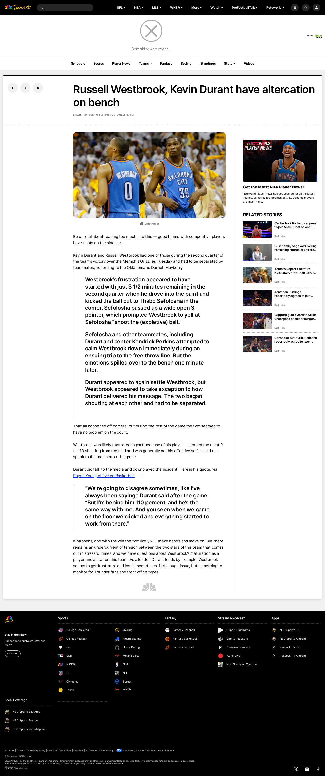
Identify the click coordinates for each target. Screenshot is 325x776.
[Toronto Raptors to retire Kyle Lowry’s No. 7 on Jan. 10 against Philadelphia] (257, 275)
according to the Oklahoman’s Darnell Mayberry (139, 267)
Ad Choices (91, 750)
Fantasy (166, 63)
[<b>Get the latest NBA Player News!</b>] (280, 161)
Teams (144, 63)
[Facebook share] (13, 88)
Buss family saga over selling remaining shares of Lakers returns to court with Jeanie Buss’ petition (295, 248)
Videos (249, 63)
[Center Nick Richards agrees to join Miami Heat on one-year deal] (257, 229)
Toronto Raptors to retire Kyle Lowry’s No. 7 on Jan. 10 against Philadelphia (295, 271)
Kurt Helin (81, 114)
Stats (228, 63)
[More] (295, 7)
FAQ (49, 750)
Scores (98, 63)
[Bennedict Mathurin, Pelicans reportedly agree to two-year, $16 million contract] (257, 344)
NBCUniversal (25, 756)
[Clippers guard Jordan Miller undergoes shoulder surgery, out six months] (257, 321)
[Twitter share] (25, 88)
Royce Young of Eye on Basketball (104, 475)
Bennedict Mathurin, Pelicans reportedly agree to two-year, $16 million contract (295, 339)
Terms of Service (165, 750)
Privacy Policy (106, 750)
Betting (186, 63)
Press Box (78, 750)
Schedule (78, 63)
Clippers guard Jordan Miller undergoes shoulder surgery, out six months (295, 317)
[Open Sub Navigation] (124, 8)
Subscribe (12, 653)
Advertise (9, 750)
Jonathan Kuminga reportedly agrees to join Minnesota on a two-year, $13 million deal (292, 294)
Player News (121, 63)
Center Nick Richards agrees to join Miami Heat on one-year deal (295, 225)
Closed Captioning (36, 750)
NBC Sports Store (62, 750)
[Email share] (38, 88)
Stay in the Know (15, 634)
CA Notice (150, 750)
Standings (208, 63)
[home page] (18, 7)
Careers (21, 750)
